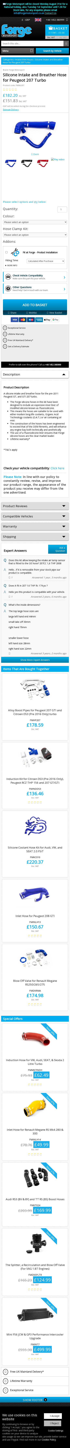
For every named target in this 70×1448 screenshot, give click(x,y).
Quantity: (10, 209)
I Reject (54, 1423)
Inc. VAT (63, 37)
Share (13, 312)
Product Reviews (15, 506)
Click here (57, 468)
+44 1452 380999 (55, 19)
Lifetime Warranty (20, 1381)
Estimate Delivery (11, 109)
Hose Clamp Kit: (15, 229)
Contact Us (50, 13)
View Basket (55, 312)
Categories (8, 59)
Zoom (36, 154)
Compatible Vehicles (18, 516)
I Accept (54, 1416)
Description (11, 374)
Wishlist (33, 312)
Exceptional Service (21, 1390)
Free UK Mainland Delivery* (26, 1371)
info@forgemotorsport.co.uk (29, 13)
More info (12, 265)
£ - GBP (26, 19)
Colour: (9, 216)
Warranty (10, 526)
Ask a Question (60, 549)
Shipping (9, 536)
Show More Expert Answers (35, 659)
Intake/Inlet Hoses (24, 59)
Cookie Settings (55, 1430)
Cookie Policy (49, 1439)
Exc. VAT (51, 37)
